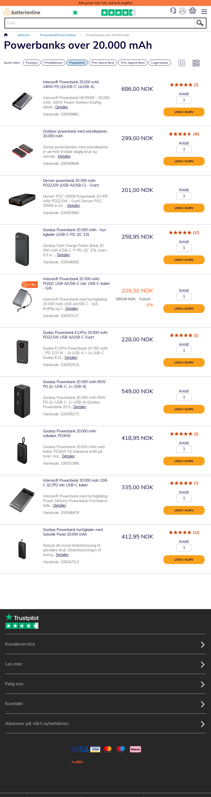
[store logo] (22, 12)
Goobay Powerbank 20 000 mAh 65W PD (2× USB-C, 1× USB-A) (74, 384)
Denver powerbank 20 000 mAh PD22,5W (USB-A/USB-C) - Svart (71, 183)
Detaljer (61, 107)
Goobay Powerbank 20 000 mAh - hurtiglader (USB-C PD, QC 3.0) (75, 232)
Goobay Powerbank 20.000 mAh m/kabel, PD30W (69, 433)
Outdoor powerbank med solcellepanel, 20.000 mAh (75, 133)
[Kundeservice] (173, 12)
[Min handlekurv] (192, 10)
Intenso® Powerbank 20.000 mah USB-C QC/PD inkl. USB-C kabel (76, 482)
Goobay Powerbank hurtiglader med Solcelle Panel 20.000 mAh (73, 532)
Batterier (24, 35)
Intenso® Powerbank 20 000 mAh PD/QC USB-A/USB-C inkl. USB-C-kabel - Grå (76, 284)
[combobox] (105, 23)
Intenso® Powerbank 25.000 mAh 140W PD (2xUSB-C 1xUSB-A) (71, 84)
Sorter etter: (12, 63)
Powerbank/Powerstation (58, 35)
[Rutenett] (181, 63)
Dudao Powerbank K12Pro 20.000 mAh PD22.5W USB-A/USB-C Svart (75, 335)
